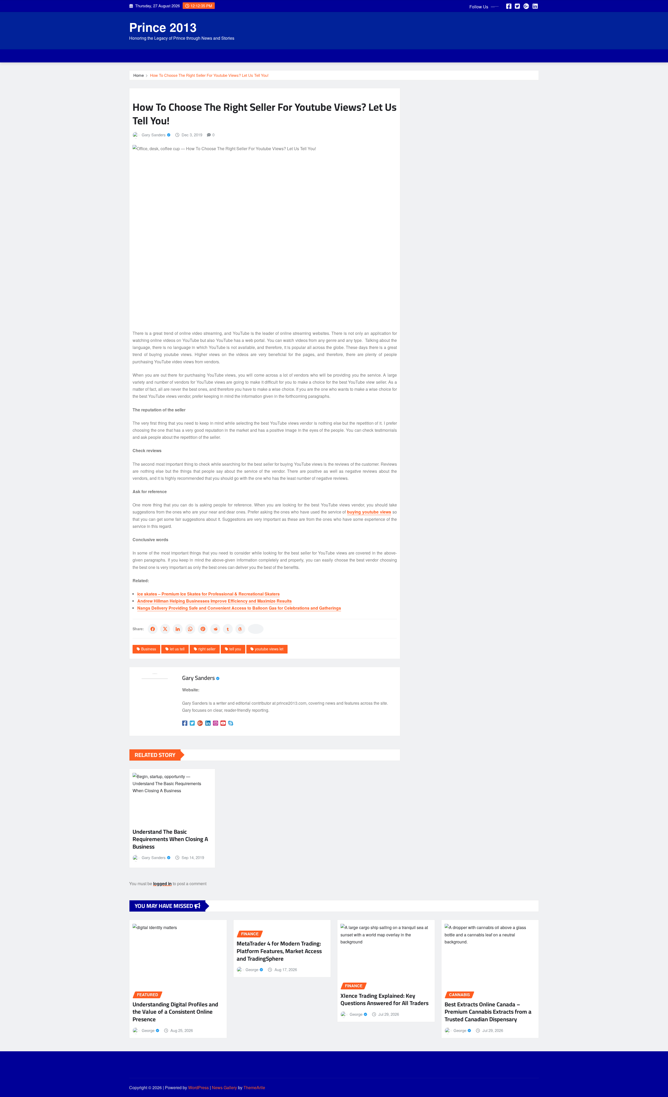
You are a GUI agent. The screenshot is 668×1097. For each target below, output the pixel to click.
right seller (207, 648)
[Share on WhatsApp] (190, 629)
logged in (162, 883)
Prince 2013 (163, 27)
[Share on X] (165, 629)
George (148, 1030)
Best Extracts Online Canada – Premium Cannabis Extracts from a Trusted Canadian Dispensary (488, 1012)
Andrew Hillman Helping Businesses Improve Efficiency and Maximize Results (214, 601)
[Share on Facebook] (153, 629)
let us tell (177, 648)
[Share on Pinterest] (203, 629)
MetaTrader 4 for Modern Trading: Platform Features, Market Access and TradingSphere (279, 951)
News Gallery (224, 1087)
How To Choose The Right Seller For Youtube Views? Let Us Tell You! (209, 75)
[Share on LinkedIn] (178, 629)
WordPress (198, 1087)
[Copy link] (256, 629)
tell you (235, 648)
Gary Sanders (154, 134)
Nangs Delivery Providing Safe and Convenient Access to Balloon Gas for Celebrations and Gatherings (239, 608)
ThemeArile (254, 1087)
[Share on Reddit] (215, 629)
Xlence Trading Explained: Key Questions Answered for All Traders (384, 999)
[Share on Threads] (240, 629)
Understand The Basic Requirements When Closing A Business (170, 839)
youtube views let (269, 648)
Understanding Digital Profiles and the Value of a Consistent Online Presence (175, 1012)
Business (148, 648)
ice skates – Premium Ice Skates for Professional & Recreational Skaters (208, 594)
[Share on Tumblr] (228, 629)
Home (138, 75)
